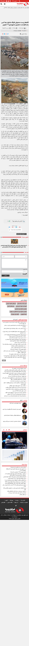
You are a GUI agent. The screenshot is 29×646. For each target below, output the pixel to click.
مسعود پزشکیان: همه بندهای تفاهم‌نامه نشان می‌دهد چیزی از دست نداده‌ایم (14, 332)
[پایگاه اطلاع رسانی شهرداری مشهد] (14, 292)
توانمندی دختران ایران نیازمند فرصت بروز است (17, 493)
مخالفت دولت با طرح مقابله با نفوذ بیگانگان (17, 386)
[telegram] (4, 34)
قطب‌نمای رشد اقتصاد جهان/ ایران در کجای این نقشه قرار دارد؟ (14, 344)
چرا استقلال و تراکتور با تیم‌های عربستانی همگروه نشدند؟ (15, 480)
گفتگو (21, 400)
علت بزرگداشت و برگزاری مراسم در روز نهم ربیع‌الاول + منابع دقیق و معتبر (15, 383)
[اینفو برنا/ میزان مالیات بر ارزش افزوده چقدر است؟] (14, 458)
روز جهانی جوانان (22, 494)
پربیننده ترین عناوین (23, 319)
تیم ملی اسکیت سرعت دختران (20, 342)
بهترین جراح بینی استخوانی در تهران (18, 311)
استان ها (24, 30)
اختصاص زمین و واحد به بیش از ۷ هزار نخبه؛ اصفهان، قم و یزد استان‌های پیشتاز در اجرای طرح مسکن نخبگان (14, 373)
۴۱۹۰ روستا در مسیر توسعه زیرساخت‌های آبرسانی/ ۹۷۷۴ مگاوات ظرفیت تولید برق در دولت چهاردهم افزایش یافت (15, 482)
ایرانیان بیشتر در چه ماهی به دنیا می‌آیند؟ (18, 467)
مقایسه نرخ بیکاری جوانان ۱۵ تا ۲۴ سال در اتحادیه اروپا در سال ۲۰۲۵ (14, 485)
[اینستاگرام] (4, 1)
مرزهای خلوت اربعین (11, 303)
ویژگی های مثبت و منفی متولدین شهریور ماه (17, 354)
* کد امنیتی (25, 269)
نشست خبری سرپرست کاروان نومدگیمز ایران (17, 337)
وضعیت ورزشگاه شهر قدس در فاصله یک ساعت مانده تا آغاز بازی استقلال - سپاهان (15, 351)
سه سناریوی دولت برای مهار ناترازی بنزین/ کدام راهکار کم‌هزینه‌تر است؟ (16, 469)
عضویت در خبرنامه (24, 502)
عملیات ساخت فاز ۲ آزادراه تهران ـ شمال (18, 347)
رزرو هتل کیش (10, 306)
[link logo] (22, 4)
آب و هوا (16, 502)
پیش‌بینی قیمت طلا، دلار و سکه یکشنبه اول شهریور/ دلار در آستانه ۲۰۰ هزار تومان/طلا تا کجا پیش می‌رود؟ (15, 335)
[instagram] (4, 430)
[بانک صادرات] (14, 283)
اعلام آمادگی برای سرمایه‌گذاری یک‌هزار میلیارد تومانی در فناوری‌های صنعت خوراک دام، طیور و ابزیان (15, 340)
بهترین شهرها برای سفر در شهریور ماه (19, 368)
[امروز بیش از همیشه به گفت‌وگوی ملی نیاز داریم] (24, 411)
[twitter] (8, 34)
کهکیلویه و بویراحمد (17, 30)
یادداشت (25, 400)
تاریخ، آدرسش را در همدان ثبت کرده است (18, 381)
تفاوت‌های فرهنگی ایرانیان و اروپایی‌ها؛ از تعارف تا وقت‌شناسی (14, 477)
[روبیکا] (10, 1)
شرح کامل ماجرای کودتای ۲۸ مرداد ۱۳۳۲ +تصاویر (16, 394)
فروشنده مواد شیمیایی (21, 306)
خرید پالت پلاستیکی (21, 303)
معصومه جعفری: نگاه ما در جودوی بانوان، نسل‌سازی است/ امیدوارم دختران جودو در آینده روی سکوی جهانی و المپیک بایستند (15, 357)
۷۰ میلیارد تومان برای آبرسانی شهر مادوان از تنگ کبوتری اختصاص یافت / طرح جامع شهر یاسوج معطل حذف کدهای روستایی (14, 246)
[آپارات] (3, 1)
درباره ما (17, 500)
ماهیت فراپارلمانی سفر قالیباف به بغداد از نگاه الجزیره (16, 389)
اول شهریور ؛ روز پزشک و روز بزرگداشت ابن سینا (17, 376)
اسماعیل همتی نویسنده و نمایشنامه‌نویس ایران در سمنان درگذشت (15, 326)
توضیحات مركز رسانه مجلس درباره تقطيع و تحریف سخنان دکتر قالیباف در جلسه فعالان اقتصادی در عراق (14, 378)
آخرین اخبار (15, 319)
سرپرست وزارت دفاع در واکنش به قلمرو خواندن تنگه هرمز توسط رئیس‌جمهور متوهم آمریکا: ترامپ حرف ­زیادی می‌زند (15, 370)
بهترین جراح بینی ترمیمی (20, 309)
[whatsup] (6, 34)
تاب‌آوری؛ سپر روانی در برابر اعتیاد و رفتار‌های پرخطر (16, 491)
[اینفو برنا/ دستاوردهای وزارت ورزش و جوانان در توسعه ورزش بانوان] (14, 440)
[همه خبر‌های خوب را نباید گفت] (24, 405)
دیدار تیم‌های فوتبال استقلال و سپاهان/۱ (18, 346)
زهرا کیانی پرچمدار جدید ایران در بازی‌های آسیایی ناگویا (16, 392)
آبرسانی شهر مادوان (20, 234)
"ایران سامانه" (11, 518)
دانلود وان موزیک (15, 314)
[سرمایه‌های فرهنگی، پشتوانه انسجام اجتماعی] (24, 417)
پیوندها (11, 500)
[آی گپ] (1, 1)
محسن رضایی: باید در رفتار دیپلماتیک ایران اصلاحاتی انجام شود (15, 329)
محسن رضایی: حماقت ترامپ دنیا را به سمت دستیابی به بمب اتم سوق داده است (14, 323)
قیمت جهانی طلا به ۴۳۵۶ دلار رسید (19, 391)
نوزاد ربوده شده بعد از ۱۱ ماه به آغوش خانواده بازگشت (16, 387)
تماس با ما (23, 500)
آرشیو (4, 360)
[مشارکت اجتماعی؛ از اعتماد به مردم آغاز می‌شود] (24, 423)
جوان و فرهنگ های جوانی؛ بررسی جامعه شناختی (17, 478)
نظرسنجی (3, 502)
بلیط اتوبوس (23, 314)
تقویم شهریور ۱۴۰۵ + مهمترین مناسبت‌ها (18, 349)
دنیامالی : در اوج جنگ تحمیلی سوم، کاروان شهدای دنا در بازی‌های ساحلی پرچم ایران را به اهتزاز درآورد (15, 474)
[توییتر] (8, 1)
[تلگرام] (6, 1)
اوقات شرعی (9, 502)
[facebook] (2, 34)
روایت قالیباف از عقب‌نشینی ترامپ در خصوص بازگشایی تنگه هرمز (14, 488)
